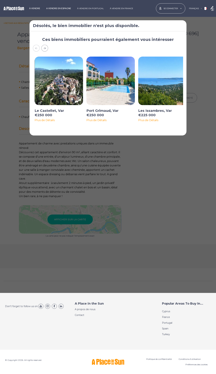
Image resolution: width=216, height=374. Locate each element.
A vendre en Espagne (58, 8)
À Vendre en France (121, 8)
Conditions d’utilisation (190, 359)
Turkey (166, 334)
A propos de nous (85, 309)
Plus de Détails (45, 120)
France (166, 317)
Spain (165, 328)
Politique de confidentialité (159, 359)
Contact (79, 315)
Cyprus (166, 311)
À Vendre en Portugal (90, 8)
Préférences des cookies (196, 364)
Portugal (167, 322)
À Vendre (34, 8)
